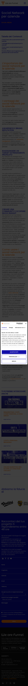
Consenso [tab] (4, 327)
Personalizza (13, 356)
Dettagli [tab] (11, 327)
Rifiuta (14, 361)
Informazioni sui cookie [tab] (21, 327)
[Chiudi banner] (25, 323)
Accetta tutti (14, 352)
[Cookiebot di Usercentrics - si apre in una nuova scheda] (17, 324)
